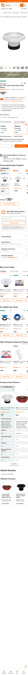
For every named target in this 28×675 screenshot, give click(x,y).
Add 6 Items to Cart (9, 203)
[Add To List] (22, 83)
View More (14, 463)
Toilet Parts (16, 12)
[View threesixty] (18, 68)
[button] (14, 236)
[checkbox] (14, 170)
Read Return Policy (8, 161)
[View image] (1, 68)
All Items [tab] (3, 271)
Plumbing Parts (7, 12)
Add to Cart (6, 300)
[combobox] (12, 5)
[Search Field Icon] (21, 5)
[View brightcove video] (22, 68)
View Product (5, 503)
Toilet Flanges (24, 12)
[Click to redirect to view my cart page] (25, 5)
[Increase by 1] (11, 146)
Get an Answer (14, 223)
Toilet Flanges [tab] (14, 271)
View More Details (6, 110)
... (0, 12)
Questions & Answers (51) (18, 89)
